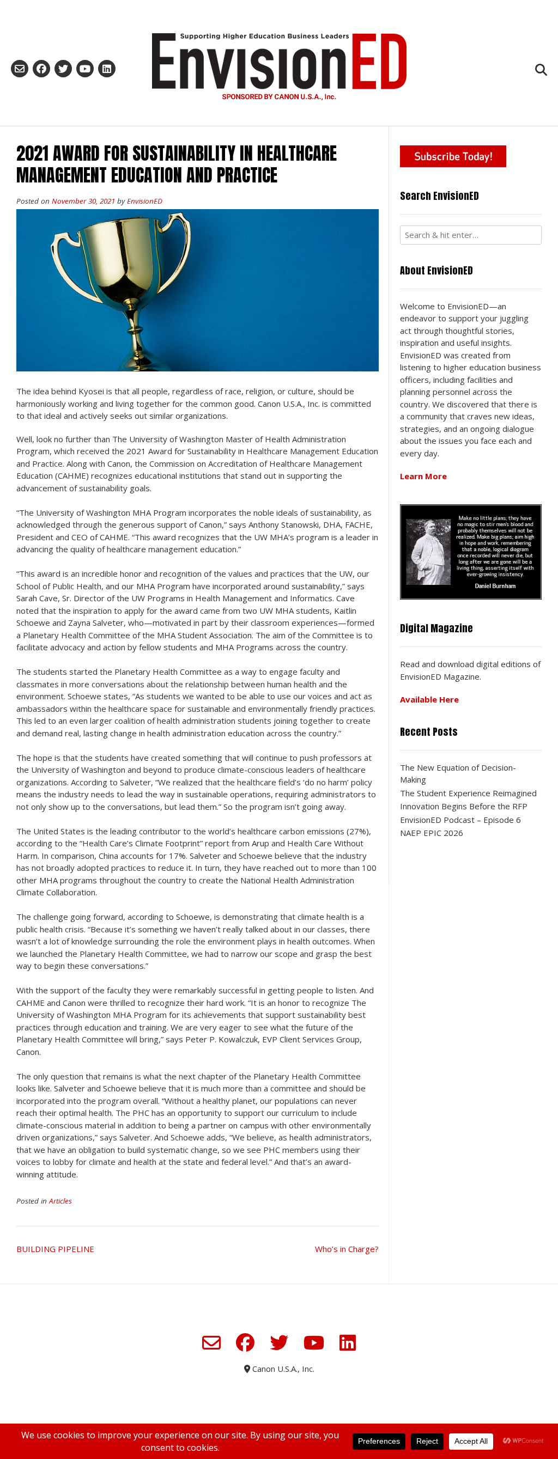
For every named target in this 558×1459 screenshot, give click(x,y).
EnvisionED (144, 201)
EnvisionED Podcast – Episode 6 (460, 819)
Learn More (423, 476)
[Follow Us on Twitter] (63, 68)
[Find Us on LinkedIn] (107, 68)
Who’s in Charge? (347, 1248)
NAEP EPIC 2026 (431, 832)
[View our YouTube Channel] (85, 68)
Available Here (429, 699)
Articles (60, 1201)
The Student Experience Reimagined (468, 793)
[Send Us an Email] (19, 68)
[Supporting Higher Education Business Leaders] (279, 66)
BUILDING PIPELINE (55, 1248)
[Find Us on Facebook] (41, 68)
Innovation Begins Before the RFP (463, 806)
